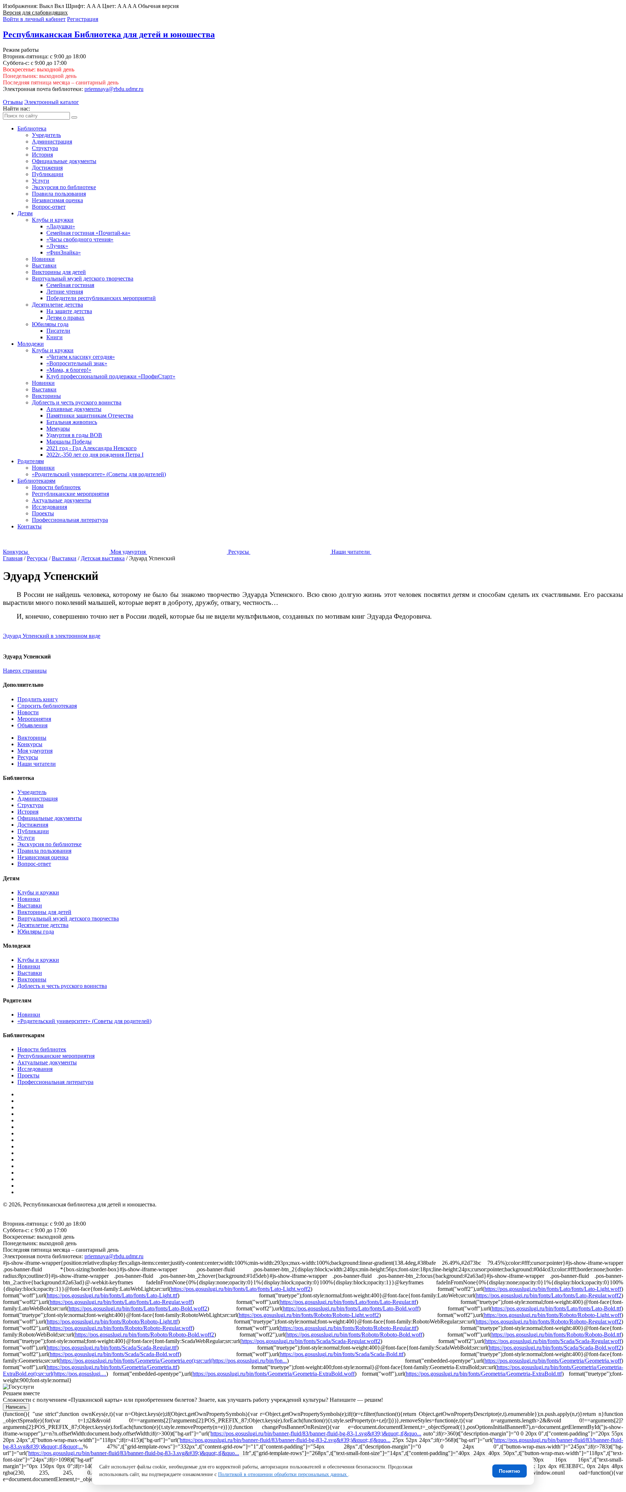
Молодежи (30, 344)
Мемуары (58, 428)
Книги (54, 337)
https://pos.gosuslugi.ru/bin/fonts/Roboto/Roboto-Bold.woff (354, 1334)
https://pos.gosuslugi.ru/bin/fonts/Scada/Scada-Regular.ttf (112, 1348)
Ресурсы (37, 558)
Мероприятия (34, 719)
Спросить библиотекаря (47, 706)
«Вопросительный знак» (76, 363)
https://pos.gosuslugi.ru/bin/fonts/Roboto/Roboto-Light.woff (552, 1315)
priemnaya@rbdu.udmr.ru (113, 89)
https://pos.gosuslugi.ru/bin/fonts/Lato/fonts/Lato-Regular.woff (121, 1302)
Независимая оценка (57, 200)
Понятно (509, 1471)
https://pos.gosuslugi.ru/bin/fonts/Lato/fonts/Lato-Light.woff (552, 1289)
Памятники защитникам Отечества (89, 415)
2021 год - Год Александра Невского (91, 448)
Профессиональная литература (70, 520)
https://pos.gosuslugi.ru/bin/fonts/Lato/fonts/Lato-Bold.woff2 (137, 1308)
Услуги (40, 181)
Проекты (43, 513)
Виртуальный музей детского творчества (82, 278)
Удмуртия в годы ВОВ (74, 435)
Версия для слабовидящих (35, 12)
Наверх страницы (25, 671)
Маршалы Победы (69, 442)
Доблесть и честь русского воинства (76, 402)
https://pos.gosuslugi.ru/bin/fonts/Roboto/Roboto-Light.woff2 (309, 1315)
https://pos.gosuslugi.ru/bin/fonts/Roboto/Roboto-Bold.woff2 (144, 1334)
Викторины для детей (59, 272)
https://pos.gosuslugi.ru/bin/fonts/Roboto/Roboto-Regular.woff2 (548, 1321)
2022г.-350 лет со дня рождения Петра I (94, 455)
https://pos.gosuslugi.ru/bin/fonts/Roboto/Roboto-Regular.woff (121, 1328)
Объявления (32, 725)
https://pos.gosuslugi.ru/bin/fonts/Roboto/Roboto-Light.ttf (112, 1321)
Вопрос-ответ (49, 207)
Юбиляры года (50, 324)
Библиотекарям (36, 481)
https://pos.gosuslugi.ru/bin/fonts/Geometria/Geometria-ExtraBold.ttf (484, 1374)
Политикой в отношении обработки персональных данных (283, 1474)
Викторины (46, 396)
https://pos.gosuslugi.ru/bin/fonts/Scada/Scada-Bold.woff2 (555, 1348)
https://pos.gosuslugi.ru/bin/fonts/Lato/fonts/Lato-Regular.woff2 (548, 1295)
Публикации (47, 174)
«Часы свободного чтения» (79, 239)
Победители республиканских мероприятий (101, 298)
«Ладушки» (60, 226)
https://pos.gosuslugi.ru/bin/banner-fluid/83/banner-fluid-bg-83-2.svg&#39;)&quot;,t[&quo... (285, 1440)
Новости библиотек (56, 487)
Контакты (29, 526)
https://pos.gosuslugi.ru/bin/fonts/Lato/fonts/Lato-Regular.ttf (348, 1302)
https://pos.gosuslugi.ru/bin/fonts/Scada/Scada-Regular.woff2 (310, 1341)
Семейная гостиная (70, 285)
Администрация (52, 141)
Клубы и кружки (53, 220)
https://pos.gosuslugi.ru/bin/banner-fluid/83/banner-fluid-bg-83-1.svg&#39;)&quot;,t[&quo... (315, 1433)
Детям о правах (65, 318)
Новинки (43, 259)
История (42, 154)
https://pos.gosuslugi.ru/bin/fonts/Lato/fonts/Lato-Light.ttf (112, 1295)
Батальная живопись (71, 422)
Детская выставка (103, 558)
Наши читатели (36, 764)
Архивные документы (73, 409)
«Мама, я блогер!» (68, 370)
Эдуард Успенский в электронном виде (51, 636)
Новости (28, 712)
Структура (45, 148)
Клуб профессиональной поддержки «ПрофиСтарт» (110, 376)
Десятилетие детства (57, 305)
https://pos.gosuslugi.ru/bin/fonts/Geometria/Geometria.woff (552, 1361)
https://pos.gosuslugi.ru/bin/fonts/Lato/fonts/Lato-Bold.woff (351, 1308)
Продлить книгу (37, 699)
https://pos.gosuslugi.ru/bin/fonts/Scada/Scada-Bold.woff (114, 1354)
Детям (25, 213)
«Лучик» (57, 246)
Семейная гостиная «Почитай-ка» (88, 233)
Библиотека (31, 128)
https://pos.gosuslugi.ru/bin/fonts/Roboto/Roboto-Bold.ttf (556, 1334)
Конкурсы (29, 744)
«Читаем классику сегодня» (80, 357)
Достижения (47, 168)
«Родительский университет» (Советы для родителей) (99, 474)
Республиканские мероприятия (70, 494)
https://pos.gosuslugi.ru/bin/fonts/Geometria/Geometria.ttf (112, 1367)
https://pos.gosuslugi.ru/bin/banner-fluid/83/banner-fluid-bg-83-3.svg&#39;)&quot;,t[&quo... (133, 1453)
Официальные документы (64, 161)
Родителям (30, 461)
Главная (12, 558)
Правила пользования (59, 194)
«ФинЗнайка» (63, 252)
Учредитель (46, 135)
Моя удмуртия (35, 751)
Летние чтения (64, 291)
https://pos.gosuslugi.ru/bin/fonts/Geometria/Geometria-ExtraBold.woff (273, 1374)
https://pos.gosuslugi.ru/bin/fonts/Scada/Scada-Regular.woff (553, 1341)
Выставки (44, 265)
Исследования (49, 507)
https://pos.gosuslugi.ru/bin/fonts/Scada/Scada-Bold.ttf (342, 1354)
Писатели (58, 331)
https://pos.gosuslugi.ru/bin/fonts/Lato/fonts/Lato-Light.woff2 (240, 1289)
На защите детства (69, 311)
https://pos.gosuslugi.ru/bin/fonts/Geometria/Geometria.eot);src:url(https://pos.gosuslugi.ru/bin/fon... (173, 1361)
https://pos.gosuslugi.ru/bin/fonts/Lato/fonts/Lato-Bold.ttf (556, 1308)
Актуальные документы (61, 500)
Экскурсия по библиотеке (64, 187)
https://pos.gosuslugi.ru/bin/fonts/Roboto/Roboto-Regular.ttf (348, 1328)
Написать (16, 1407)
